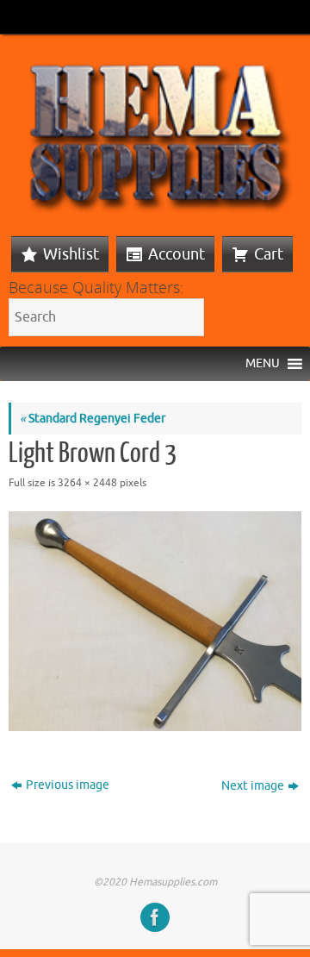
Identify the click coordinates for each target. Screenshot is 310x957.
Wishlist (71, 254)
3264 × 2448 (87, 483)
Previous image (67, 785)
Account (176, 254)
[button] (262, 364)
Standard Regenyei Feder (92, 418)
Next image (252, 786)
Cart (268, 254)
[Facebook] (155, 917)
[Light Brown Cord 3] (155, 621)
